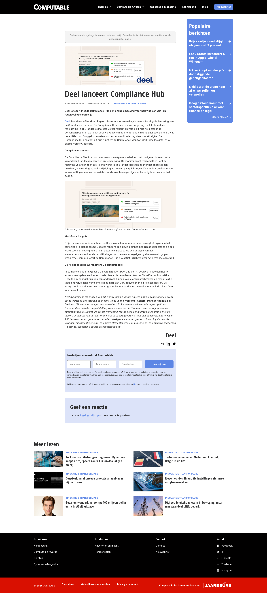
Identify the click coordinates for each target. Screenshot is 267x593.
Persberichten (103, 551)
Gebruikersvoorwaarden (95, 584)
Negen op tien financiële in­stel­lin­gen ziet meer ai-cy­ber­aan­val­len (195, 480)
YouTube (226, 564)
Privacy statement (127, 584)
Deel (67, 121)
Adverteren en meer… (107, 545)
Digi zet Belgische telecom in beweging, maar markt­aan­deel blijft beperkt (194, 504)
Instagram (227, 570)
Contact (160, 545)
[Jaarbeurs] (216, 585)
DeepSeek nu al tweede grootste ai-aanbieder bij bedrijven (94, 480)
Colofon (38, 558)
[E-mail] (162, 344)
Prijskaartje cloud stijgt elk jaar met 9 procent (206, 43)
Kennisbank (40, 545)
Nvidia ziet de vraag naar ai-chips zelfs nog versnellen (207, 90)
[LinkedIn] (168, 344)
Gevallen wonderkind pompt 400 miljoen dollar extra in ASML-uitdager (96, 504)
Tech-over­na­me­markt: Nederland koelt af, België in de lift (192, 459)
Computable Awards (45, 551)
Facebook (227, 545)
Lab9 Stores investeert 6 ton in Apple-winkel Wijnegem (207, 57)
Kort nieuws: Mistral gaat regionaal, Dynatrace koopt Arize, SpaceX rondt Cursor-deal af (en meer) (95, 461)
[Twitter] (174, 344)
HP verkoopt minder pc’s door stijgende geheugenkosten (207, 74)
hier (134, 384)
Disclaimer (68, 584)
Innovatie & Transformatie (130, 103)
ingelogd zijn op (89, 415)
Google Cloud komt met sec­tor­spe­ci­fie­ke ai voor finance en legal (206, 107)
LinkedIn (226, 558)
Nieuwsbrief (163, 551)
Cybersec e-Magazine (46, 564)
